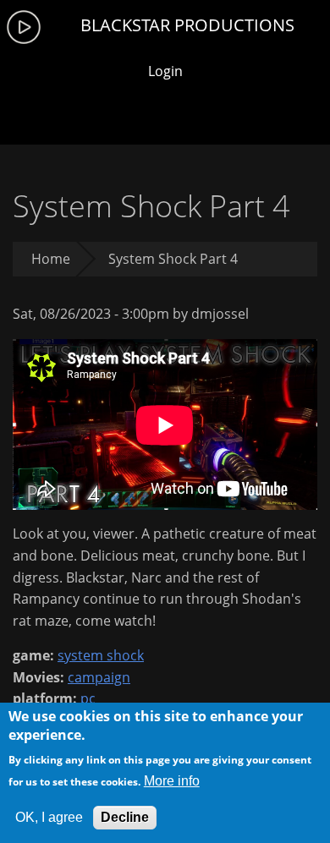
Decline (125, 817)
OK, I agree (49, 817)
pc (88, 698)
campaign (99, 677)
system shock (101, 655)
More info (172, 781)
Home (50, 258)
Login (165, 71)
